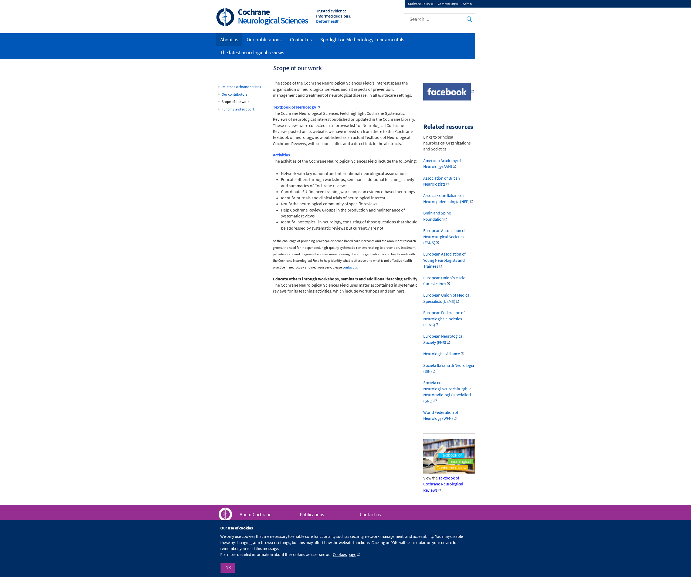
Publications (312, 514)
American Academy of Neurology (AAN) (442, 163)
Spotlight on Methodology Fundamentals (362, 39)
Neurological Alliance (441, 353)
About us (229, 39)
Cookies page (344, 554)
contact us (350, 267)
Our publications (264, 39)
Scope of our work (235, 101)
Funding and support (238, 109)
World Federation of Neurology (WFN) (440, 415)
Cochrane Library (419, 4)
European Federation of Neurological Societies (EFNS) (444, 318)
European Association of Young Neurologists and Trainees (444, 260)
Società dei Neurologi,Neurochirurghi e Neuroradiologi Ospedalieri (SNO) (447, 391)
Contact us (301, 39)
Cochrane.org (446, 4)
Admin (467, 4)
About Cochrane (256, 514)
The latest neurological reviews (252, 52)
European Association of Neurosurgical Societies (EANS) (444, 236)
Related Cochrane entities (241, 86)
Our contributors (234, 94)
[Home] (225, 18)
